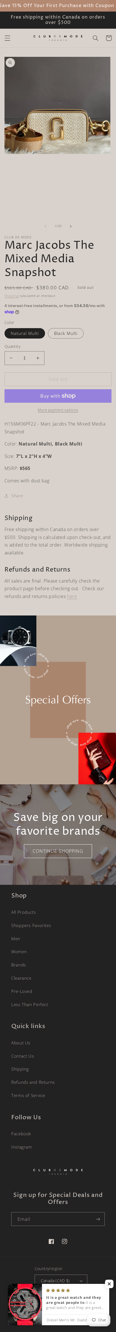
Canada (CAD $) (55, 1280)
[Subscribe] (98, 1219)
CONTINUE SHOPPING (58, 851)
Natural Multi (25, 333)
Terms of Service (28, 1095)
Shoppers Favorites (31, 925)
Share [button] (17, 495)
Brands (18, 965)
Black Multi (65, 333)
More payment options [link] (58, 410)
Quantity (12, 346)
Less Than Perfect (29, 1004)
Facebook (21, 1133)
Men (15, 938)
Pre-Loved (21, 991)
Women (19, 951)
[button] (7, 38)
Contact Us (22, 1056)
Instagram (21, 1147)
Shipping (12, 296)
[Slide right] (70, 226)
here (72, 596)
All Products (23, 912)
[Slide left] (45, 226)
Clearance (21, 978)
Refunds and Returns (33, 1082)
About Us (20, 1043)
